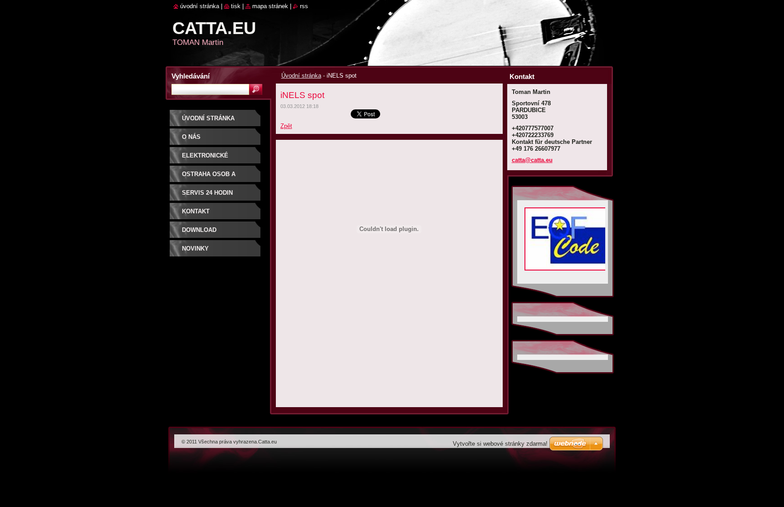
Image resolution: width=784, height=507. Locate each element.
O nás (191, 136)
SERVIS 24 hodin (207, 192)
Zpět (286, 126)
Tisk (235, 6)
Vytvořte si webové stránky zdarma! (500, 443)
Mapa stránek (270, 6)
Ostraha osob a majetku (208, 177)
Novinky (195, 248)
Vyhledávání (191, 76)
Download (199, 229)
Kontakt (196, 211)
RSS (304, 6)
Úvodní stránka (301, 75)
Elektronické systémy (205, 158)
